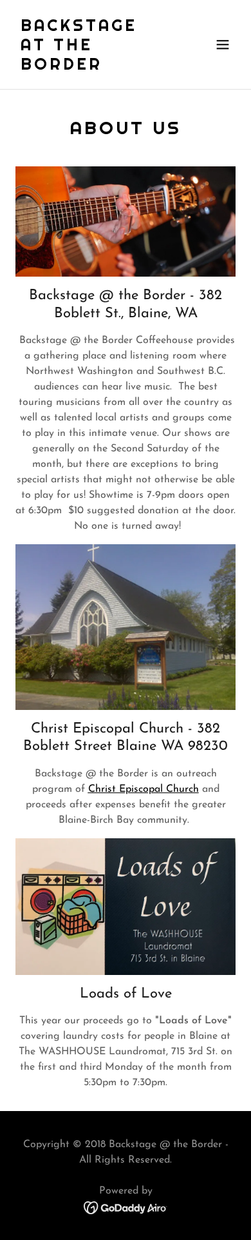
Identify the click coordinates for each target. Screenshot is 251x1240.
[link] (92, 67)
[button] (223, 44)
